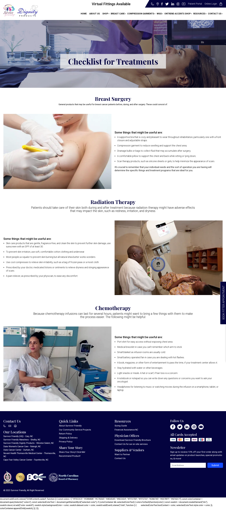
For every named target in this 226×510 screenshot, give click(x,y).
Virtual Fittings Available (111, 4)
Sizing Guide (121, 425)
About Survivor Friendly (70, 425)
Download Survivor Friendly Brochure (133, 440)
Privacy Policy (65, 441)
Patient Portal (195, 3)
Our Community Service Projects (75, 429)
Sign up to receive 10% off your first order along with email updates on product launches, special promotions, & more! (196, 455)
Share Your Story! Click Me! (72, 452)
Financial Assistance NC (126, 429)
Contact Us (120, 444)
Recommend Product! (69, 456)
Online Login (211, 3)
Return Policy (65, 433)
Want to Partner (122, 454)
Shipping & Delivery (68, 437)
